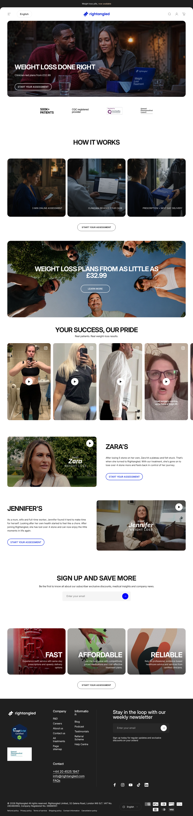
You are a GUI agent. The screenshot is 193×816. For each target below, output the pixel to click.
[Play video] (29, 381)
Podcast (79, 726)
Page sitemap (57, 748)
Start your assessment (96, 227)
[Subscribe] (125, 596)
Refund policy (13, 811)
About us (58, 728)
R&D (55, 718)
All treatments (59, 740)
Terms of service (40, 811)
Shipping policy (55, 811)
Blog (77, 721)
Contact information (71, 811)
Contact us (59, 733)
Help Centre (81, 744)
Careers (57, 723)
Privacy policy (26, 811)
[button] (29, 381)
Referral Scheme (79, 738)
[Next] (177, 381)
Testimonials (82, 731)
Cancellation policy (89, 811)
